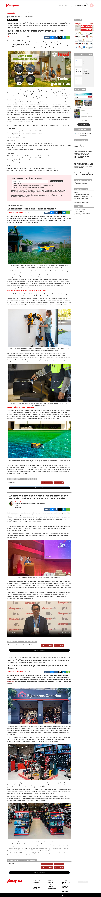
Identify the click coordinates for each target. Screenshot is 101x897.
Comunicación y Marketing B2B (82, 213)
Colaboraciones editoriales (66, 890)
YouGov (51, 284)
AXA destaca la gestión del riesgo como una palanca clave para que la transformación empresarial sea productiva (84, 165)
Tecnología (43, 13)
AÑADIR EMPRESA (83, 882)
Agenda (51, 13)
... (83, 63)
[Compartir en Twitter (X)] (60, 37)
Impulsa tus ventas (79, 211)
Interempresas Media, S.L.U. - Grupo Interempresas (53, 895)
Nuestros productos (50, 885)
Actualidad (20, 13)
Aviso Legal (24, 189)
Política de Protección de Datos (35, 189)
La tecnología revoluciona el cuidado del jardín (82, 145)
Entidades (58, 13)
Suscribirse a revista (36, 887)
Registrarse (36, 882)
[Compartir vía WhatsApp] (68, 37)
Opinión (27, 13)
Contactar (50, 880)
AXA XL (47, 526)
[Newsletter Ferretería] (84, 105)
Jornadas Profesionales (80, 209)
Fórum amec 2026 (61, 526)
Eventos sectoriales (79, 215)
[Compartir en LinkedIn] (64, 37)
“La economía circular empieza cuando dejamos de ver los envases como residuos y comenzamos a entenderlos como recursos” (83, 154)
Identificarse (36, 880)
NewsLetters (36, 885)
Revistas (65, 13)
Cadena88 (10, 681)
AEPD (59, 195)
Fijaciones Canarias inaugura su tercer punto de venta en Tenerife (84, 173)
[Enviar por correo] (52, 37)
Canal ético (51, 882)
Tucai (66, 41)
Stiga (20, 280)
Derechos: (16, 194)
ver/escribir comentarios (39, 487)
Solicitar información (47, 482)
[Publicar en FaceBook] (56, 37)
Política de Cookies (65, 887)
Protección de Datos (66, 883)
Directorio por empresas (81, 202)
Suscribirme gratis (57, 181)
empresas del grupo (53, 192)
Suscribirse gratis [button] (80, 5)
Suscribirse (84, 124)
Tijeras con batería (87, 74)
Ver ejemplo (38, 178)
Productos (34, 13)
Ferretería (11, 13)
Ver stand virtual (59, 482)
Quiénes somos (52, 888)
